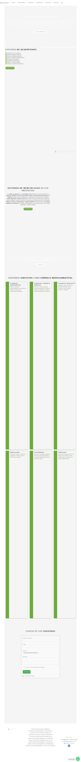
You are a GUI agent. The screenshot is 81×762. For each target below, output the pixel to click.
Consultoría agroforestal (66, 283)
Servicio (25, 650)
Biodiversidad (14, 452)
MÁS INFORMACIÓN (40, 31)
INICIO (13, 2)
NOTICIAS (56, 2)
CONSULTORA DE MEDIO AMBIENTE (40, 729)
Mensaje (25, 656)
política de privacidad (39, 667)
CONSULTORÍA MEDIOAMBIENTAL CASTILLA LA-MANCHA (40, 745)
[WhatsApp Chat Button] (78, 759)
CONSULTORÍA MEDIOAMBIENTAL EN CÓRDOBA (40, 738)
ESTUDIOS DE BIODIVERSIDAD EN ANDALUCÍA (40, 731)
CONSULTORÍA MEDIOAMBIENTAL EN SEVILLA (40, 740)
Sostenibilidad (39, 452)
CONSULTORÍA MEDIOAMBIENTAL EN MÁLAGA (40, 742)
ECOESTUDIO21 (21, 2)
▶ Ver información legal (28, 676)
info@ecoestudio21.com (70, 741)
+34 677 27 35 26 (69, 743)
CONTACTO (48, 2)
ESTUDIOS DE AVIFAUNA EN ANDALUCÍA (40, 732)
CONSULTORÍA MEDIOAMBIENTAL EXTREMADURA (40, 743)
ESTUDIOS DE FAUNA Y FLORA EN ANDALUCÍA (40, 734)
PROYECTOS (40, 2)
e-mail (24, 644)
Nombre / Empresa (27, 638)
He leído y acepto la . (34, 667)
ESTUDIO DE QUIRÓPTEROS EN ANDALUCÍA (40, 736)
